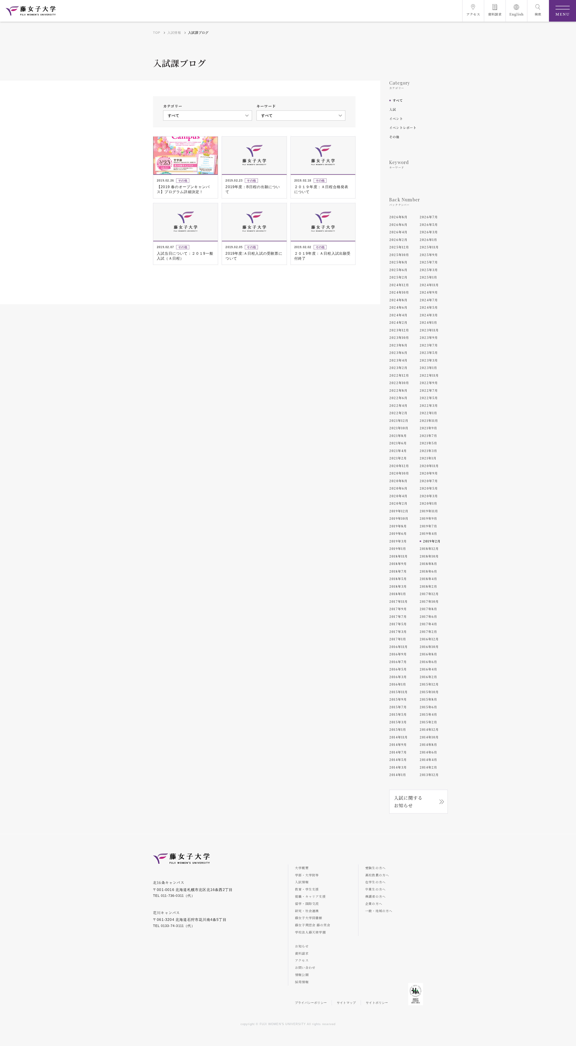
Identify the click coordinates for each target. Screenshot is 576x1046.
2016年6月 (428, 661)
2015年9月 (398, 699)
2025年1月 (428, 277)
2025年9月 (429, 254)
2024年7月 (429, 299)
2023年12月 (399, 330)
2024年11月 (429, 284)
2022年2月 (398, 412)
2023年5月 (429, 352)
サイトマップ (346, 1002)
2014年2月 (428, 767)
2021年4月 (398, 450)
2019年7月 (428, 526)
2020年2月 (398, 503)
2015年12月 (429, 684)
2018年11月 (398, 556)
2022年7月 (429, 390)
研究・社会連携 (307, 911)
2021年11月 (429, 420)
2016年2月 (428, 676)
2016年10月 (429, 646)
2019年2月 (432, 541)
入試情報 (174, 32)
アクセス (302, 960)
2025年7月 (429, 262)
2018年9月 (398, 563)
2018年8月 (428, 563)
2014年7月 (398, 752)
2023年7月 (429, 345)
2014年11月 (398, 737)
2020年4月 (398, 495)
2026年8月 (398, 216)
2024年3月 (429, 315)
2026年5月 (429, 224)
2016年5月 (398, 669)
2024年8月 (398, 299)
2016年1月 (397, 684)
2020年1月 (428, 503)
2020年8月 (398, 480)
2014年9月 (398, 744)
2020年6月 (398, 488)
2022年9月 (429, 382)
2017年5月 (398, 623)
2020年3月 (429, 495)
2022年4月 (398, 405)
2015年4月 (428, 714)
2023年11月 (429, 330)
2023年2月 (398, 367)
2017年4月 (428, 623)
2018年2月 (428, 586)
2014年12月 (429, 729)
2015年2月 (428, 722)
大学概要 (302, 868)
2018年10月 (429, 556)
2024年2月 (398, 322)
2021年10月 (399, 428)
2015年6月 (428, 707)
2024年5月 (429, 307)
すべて (398, 100)
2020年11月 (429, 465)
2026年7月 (429, 216)
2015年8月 (428, 699)
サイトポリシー (377, 1002)
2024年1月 (428, 322)
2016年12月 (429, 639)
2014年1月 (397, 774)
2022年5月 (429, 397)
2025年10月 (399, 254)
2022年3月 (429, 405)
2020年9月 (429, 473)
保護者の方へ (375, 896)
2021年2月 (398, 458)
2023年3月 (429, 360)
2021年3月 (428, 450)
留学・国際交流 (307, 903)
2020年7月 (429, 480)
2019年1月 (397, 548)
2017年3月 (398, 631)
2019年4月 (428, 533)
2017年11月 (398, 601)
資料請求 (302, 953)
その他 (394, 136)
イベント (396, 118)
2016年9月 (398, 654)
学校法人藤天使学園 (310, 932)
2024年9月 (429, 292)
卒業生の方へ (375, 889)
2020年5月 (429, 488)
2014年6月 (428, 752)
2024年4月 (398, 315)
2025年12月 (399, 247)
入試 (392, 109)
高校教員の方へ (377, 875)
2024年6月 (398, 307)
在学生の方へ (375, 882)
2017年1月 (397, 639)
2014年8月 (428, 744)
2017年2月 (428, 631)
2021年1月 (428, 458)
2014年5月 (398, 759)
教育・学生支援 (307, 889)
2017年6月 (428, 616)
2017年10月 (429, 601)
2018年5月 (398, 578)
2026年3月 (429, 232)
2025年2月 (398, 277)
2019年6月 (398, 533)
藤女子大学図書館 (308, 918)
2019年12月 (399, 511)
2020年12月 (399, 465)
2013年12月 (429, 774)
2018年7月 (398, 571)
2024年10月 (399, 292)
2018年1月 (397, 593)
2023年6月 (398, 352)
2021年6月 (398, 443)
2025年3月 (429, 269)
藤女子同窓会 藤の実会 (312, 925)
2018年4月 (428, 578)
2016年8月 (428, 654)
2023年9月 (429, 337)
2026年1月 (428, 239)
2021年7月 (428, 435)
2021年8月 (398, 435)
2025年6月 (398, 269)
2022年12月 (399, 375)
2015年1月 (397, 729)
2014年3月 (398, 767)
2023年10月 (399, 337)
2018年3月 (398, 586)
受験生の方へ (375, 868)
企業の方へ (373, 903)
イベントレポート (403, 127)
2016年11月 (398, 646)
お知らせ (302, 946)
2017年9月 (398, 608)
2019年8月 (398, 526)
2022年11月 (429, 375)
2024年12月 (399, 284)
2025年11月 (429, 247)
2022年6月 (398, 397)
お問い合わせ (305, 967)
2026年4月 (398, 232)
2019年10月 (399, 518)
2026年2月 (398, 239)
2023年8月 (398, 345)
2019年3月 (398, 541)
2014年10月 (429, 737)
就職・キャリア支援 (310, 896)
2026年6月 (398, 224)
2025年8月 (398, 262)
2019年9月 (428, 518)
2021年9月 (428, 428)
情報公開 (302, 974)
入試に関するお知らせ (408, 801)
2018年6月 (428, 571)
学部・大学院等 (307, 875)
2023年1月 (428, 367)
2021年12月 (399, 420)
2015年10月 (429, 691)
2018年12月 (429, 548)
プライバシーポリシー (311, 1002)
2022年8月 (398, 390)
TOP (156, 32)
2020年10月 (399, 473)
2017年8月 (428, 608)
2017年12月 (429, 593)
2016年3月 (398, 676)
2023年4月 (398, 360)
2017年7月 (398, 616)
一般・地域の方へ (379, 911)
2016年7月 (398, 661)
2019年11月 (429, 511)
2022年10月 (399, 382)
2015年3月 (398, 722)
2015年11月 (398, 691)
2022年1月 (428, 412)
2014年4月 (428, 759)
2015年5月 (398, 714)
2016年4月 (428, 669)
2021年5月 (428, 443)
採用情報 (302, 982)
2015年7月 (398, 707)
